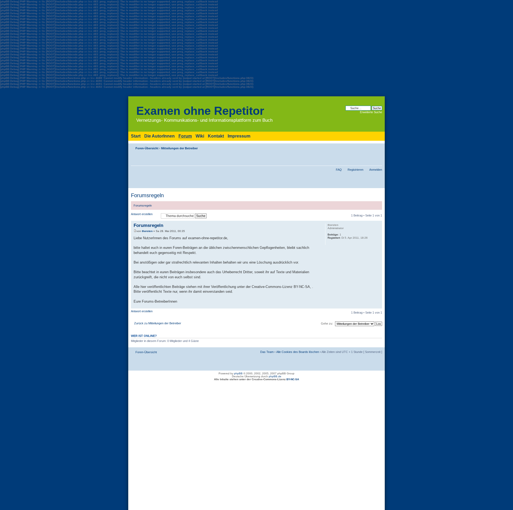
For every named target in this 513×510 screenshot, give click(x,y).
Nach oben (377, 305)
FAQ (339, 169)
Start (136, 136)
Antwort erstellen (142, 214)
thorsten (147, 231)
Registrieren (355, 169)
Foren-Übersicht (146, 148)
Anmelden (375, 169)
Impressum (239, 136)
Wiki (200, 136)
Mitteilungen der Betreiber (179, 148)
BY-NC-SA (292, 379)
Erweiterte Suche (371, 112)
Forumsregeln (147, 195)
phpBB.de (275, 376)
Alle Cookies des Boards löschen (297, 351)
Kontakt (216, 136)
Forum (185, 136)
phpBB (238, 373)
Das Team (267, 351)
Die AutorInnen (159, 136)
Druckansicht (370, 147)
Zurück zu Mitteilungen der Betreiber (157, 323)
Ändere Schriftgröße (378, 147)
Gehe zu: (327, 323)
